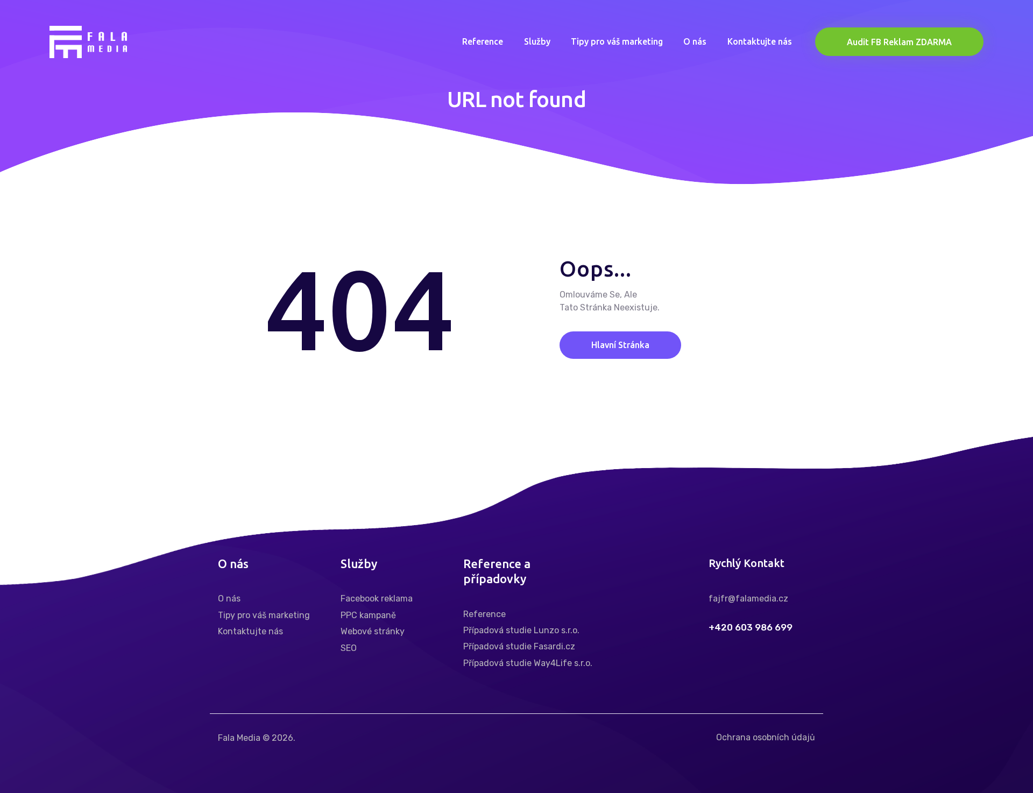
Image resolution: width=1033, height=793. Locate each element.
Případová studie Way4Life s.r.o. (527, 663)
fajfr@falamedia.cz (748, 598)
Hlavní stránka (620, 345)
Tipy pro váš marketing (264, 615)
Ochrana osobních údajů (765, 737)
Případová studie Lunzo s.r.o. (521, 630)
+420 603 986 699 (751, 627)
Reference (484, 614)
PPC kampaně (368, 615)
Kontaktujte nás (250, 631)
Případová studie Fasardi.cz (519, 646)
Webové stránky (373, 631)
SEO (349, 648)
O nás (229, 598)
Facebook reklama (377, 598)
